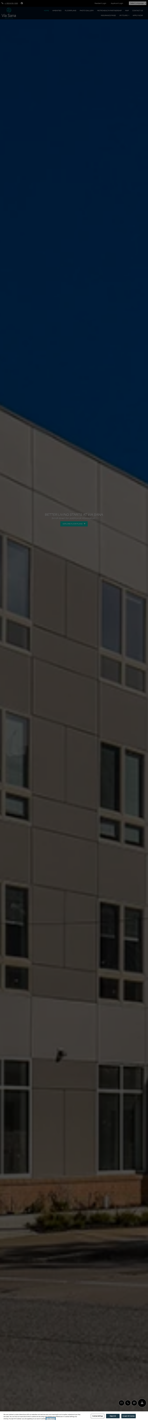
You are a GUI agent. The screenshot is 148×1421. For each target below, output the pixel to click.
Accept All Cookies (129, 1416)
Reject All (113, 1416)
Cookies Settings (97, 1416)
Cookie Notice (50, 1418)
